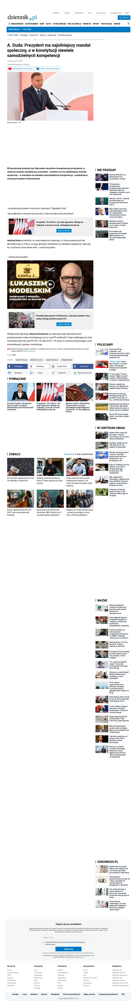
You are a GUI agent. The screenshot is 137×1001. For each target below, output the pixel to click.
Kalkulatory (116, 966)
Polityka (27, 29)
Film (59, 983)
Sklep (127, 13)
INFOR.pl (56, 13)
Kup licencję (31, 351)
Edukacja (61, 975)
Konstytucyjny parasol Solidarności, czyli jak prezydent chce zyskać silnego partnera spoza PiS (63, 317)
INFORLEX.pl (79, 13)
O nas (24, 994)
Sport (36, 980)
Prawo (85, 970)
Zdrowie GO (33, 35)
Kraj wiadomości (85, 454)
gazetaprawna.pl (116, 13)
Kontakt (15, 994)
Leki (84, 975)
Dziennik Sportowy (65, 35)
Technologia (38, 973)
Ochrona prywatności (71, 994)
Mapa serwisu (89, 994)
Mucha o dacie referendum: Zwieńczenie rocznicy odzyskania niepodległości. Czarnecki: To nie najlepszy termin (78, 407)
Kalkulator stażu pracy (119, 975)
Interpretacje (11, 983)
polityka (35, 39)
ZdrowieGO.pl (101, 13)
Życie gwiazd (62, 980)
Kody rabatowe (63, 973)
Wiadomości (14, 29)
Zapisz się (68, 949)
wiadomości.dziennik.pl (22, 39)
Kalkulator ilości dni (118, 973)
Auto (35, 970)
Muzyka (60, 985)
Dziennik (9, 39)
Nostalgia (24, 35)
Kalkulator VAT (117, 978)
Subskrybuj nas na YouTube (22, 69)
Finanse (86, 973)
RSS (123, 994)
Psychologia (87, 983)
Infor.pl (9, 970)
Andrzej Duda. (36, 360)
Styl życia (86, 985)
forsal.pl (67, 13)
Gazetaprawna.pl (13, 973)
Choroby (86, 980)
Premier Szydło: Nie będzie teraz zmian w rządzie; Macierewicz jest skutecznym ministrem (20, 406)
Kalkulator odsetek (118, 980)
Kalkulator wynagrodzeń (120, 985)
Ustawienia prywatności (108, 994)
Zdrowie (37, 983)
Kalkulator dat (117, 970)
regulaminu (70, 942)
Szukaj (125, 18)
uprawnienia (66, 360)
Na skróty (11, 966)
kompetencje (52, 360)
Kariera (44, 994)
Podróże (37, 985)
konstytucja (21, 360)
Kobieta (60, 970)
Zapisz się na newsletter (49, 69)
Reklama (34, 994)
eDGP (9, 975)
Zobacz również (64, 231)
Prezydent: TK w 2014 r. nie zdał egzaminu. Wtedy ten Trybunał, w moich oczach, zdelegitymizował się (59, 223)
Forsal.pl (10, 978)
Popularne (69, 454)
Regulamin (55, 994)
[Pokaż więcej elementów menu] (128, 24)
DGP (89, 13)
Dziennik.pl (38, 966)
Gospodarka (38, 975)
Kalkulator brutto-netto (120, 983)
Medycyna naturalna (90, 978)
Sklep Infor (11, 985)
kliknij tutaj (81, 957)
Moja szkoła (62, 978)
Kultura (60, 988)
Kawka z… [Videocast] (48, 35)
